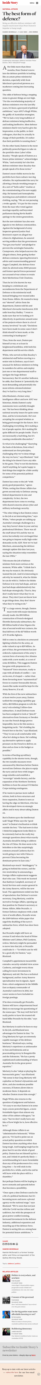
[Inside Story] (14, 2)
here (34, 1355)
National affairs (10, 9)
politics (17, 1263)
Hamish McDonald (10, 32)
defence (11, 1263)
